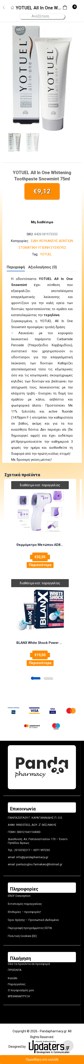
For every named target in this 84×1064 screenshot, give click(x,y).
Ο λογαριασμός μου (21, 990)
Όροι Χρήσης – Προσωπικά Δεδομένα (33, 920)
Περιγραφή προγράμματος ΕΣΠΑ (30, 928)
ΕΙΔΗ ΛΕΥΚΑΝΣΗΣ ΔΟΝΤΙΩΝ (52, 241)
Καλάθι (12, 978)
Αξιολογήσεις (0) (42, 267)
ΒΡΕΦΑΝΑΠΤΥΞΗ (19, 996)
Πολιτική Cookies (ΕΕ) (22, 936)
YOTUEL (46, 254)
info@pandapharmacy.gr (32, 857)
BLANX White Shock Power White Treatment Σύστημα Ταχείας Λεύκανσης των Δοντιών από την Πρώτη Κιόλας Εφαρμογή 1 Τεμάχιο (40, 643)
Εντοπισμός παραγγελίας (25, 903)
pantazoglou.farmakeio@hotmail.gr (39, 864)
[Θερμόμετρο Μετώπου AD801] (40, 511)
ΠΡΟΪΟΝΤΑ (15, 970)
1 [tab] (35, 678)
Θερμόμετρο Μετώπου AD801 (40, 545)
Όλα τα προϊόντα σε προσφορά (29, 964)
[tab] (17, 267)
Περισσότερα (40, 565)
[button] (66, 7)
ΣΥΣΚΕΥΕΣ (58, 248)
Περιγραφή (16, 267)
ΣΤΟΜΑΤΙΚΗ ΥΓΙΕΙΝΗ (34, 248)
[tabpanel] (40, 528)
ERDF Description (19, 895)
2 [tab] (48, 678)
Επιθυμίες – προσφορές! (24, 912)
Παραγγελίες (17, 984)
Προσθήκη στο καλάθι (42, 1059)
